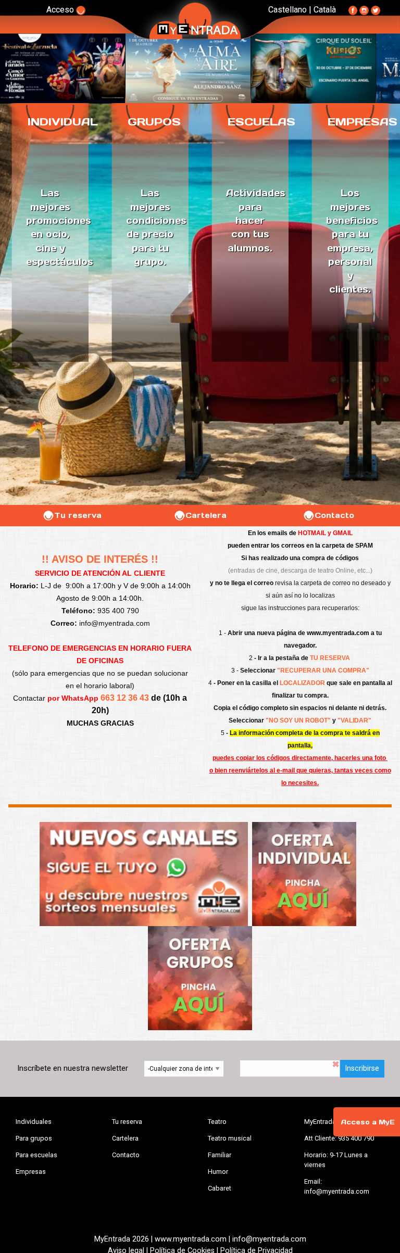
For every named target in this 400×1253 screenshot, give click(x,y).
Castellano (287, 10)
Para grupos (34, 1138)
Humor (218, 1171)
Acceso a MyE (367, 1122)
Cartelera (206, 515)
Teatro (217, 1121)
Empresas (31, 1171)
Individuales (34, 1121)
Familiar (219, 1155)
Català (325, 10)
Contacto (334, 515)
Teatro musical (230, 1138)
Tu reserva (78, 515)
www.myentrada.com (338, 633)
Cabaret (219, 1188)
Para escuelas (36, 1155)
